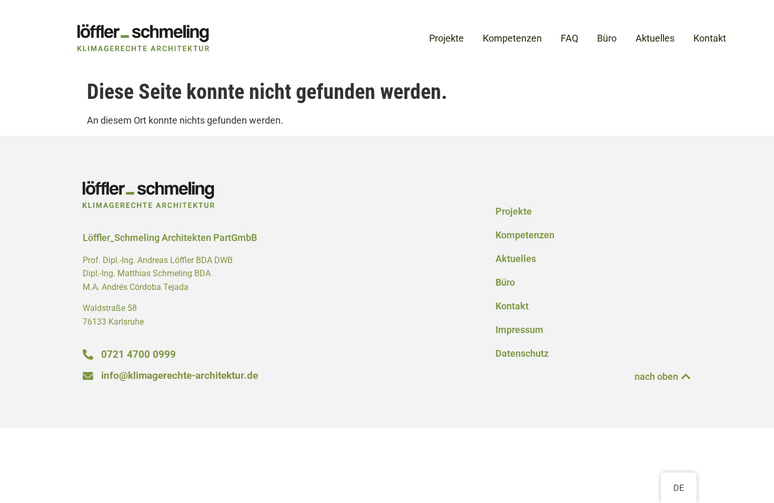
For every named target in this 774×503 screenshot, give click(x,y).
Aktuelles (515, 259)
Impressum (519, 330)
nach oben (656, 376)
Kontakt (512, 306)
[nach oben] (686, 376)
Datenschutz (522, 353)
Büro (505, 282)
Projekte (513, 211)
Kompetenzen (524, 235)
